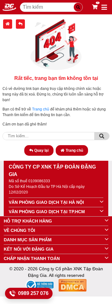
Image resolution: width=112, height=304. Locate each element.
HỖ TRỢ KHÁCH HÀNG (28, 220)
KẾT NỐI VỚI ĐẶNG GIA (29, 249)
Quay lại (41, 150)
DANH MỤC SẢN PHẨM (28, 239)
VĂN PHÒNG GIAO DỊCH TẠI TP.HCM (47, 211)
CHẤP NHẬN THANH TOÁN (32, 258)
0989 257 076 (33, 293)
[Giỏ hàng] (95, 7)
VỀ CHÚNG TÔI (19, 230)
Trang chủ (40, 109)
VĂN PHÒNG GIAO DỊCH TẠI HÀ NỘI (46, 202)
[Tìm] (101, 136)
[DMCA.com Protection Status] (72, 286)
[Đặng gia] (9, 7)
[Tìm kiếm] (78, 7)
